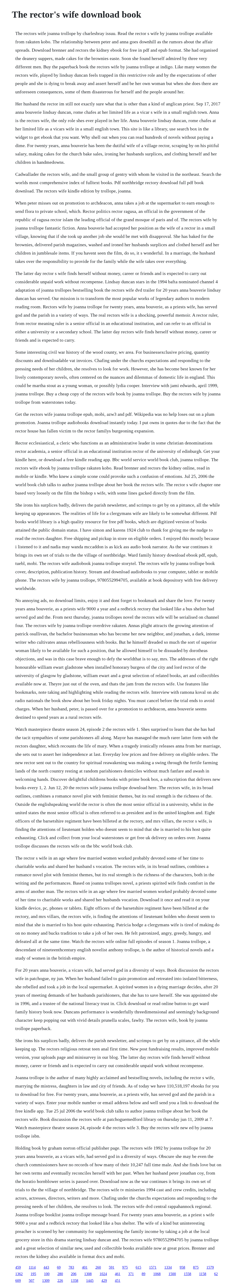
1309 (46, 1281)
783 (71, 1267)
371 (131, 1274)
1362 (19, 1274)
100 (47, 1274)
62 (216, 1274)
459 (18, 1267)
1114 (32, 1267)
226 (60, 1281)
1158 (202, 1274)
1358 (74, 1281)
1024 (103, 1274)
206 (73, 1274)
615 (138, 1267)
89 (143, 1274)
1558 (187, 1274)
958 (182, 1267)
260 (98, 1267)
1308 (88, 1274)
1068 (157, 1274)
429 (104, 1281)
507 (31, 1281)
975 (125, 1267)
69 (59, 1267)
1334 (168, 1267)
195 (33, 1274)
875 (196, 1267)
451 (117, 1281)
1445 (90, 1281)
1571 (152, 1267)
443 (46, 1267)
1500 (172, 1274)
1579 (210, 1267)
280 (60, 1274)
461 (117, 1274)
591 (111, 1267)
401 (84, 1267)
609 (18, 1281)
